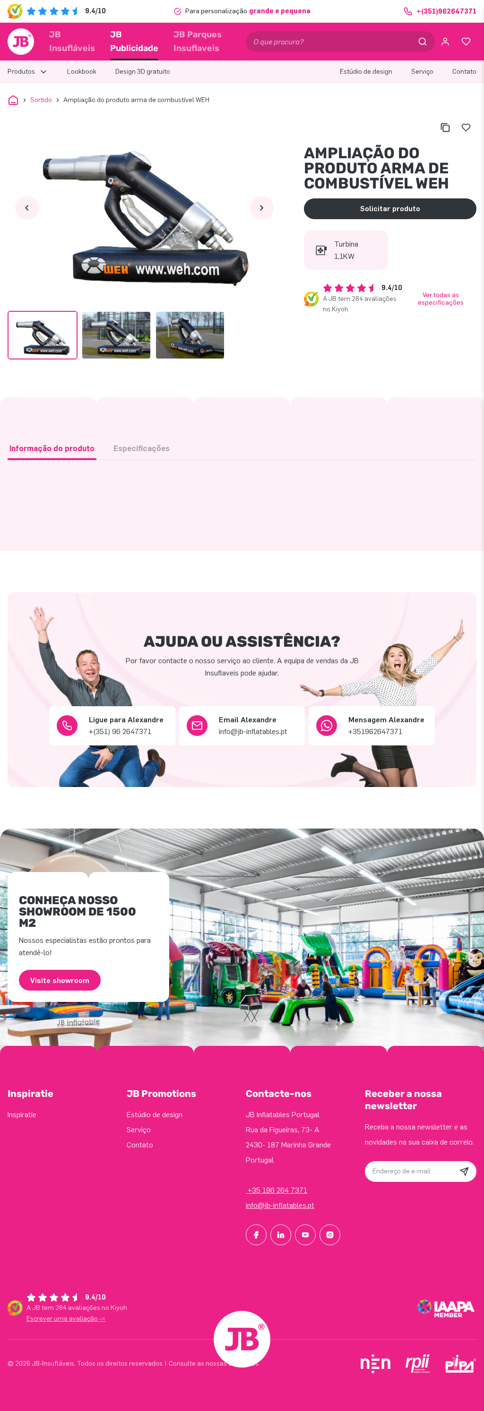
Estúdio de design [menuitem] (366, 72)
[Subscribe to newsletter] (464, 1171)
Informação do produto (52, 448)
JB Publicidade (134, 41)
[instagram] (330, 1234)
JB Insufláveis (72, 41)
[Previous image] (27, 208)
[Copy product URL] (445, 127)
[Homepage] (21, 41)
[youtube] (305, 1234)
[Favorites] (466, 41)
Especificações (141, 448)
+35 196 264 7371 (276, 1190)
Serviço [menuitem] (422, 72)
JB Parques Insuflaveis (197, 41)
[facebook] (256, 1234)
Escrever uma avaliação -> (65, 1319)
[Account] (445, 41)
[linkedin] (280, 1234)
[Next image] (262, 208)
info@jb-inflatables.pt (280, 1205)
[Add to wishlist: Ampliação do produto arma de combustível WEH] (466, 127)
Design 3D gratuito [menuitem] (142, 72)
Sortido (41, 100)
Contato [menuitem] (464, 72)
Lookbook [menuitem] (81, 72)
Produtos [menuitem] (21, 72)
